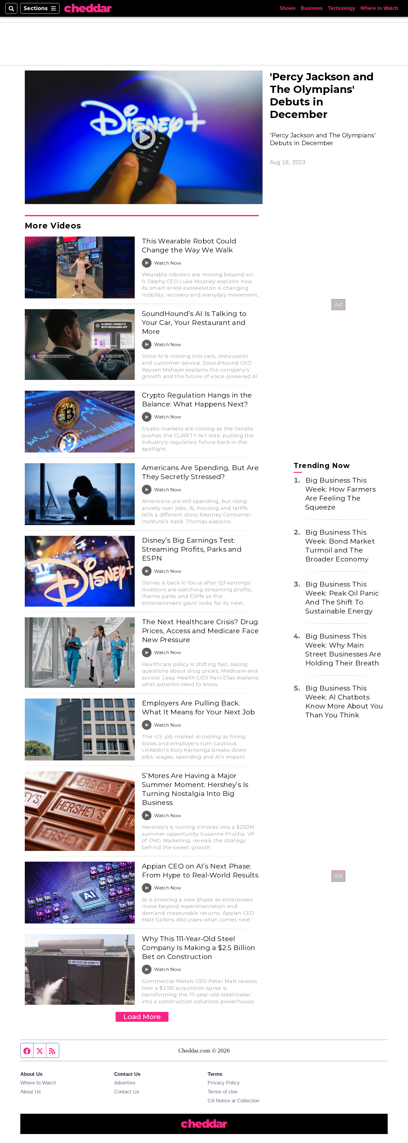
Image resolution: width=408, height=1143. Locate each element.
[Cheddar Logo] (88, 8)
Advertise (124, 1083)
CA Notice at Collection (233, 1101)
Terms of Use (222, 1092)
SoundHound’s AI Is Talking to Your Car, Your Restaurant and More (194, 322)
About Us (30, 1092)
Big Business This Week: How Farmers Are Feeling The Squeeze (340, 493)
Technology (341, 8)
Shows (287, 8)
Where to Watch (379, 8)
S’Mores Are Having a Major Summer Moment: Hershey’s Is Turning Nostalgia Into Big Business (195, 789)
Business (312, 8)
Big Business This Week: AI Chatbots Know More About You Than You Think (344, 701)
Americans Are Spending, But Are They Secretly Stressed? (200, 472)
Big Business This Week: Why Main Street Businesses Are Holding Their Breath (343, 649)
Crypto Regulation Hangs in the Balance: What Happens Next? (197, 399)
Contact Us (126, 1092)
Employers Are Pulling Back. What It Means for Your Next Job (198, 707)
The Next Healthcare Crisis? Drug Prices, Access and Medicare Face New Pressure (200, 631)
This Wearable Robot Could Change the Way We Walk (189, 245)
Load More (142, 1016)
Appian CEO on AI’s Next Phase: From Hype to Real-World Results (200, 870)
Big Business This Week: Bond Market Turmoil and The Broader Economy (340, 545)
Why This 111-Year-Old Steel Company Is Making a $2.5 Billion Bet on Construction (198, 948)
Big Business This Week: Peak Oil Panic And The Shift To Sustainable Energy (342, 597)
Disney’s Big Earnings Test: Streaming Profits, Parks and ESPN (192, 549)
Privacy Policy (224, 1083)
